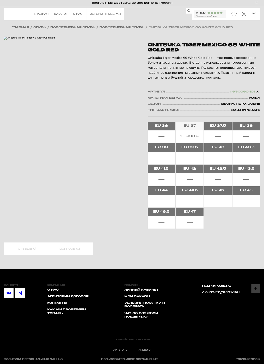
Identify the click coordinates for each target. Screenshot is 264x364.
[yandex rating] (210, 14)
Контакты (57, 303)
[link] (234, 14)
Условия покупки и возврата (144, 305)
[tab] (27, 249)
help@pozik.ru (216, 286)
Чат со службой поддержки (141, 315)
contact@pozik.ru (221, 292)
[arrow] (255, 288)
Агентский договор (68, 296)
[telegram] (20, 293)
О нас (53, 290)
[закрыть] (256, 2)
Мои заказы (137, 296)
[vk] (9, 293)
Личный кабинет (141, 290)
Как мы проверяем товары (66, 311)
